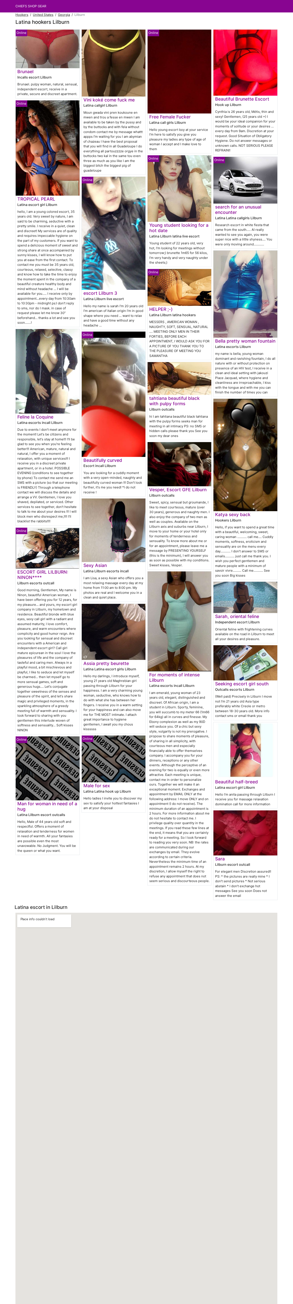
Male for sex (96, 785)
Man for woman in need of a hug (47, 806)
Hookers (21, 15)
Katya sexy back (233, 514)
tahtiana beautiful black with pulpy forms (174, 401)
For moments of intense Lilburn (174, 677)
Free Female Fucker (170, 116)
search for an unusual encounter (238, 209)
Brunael (25, 71)
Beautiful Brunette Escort (242, 99)
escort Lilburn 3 (100, 293)
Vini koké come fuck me (109, 100)
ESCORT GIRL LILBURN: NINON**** (42, 574)
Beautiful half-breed (236, 781)
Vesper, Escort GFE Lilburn (178, 489)
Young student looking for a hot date (178, 227)
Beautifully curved (102, 460)
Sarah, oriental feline (237, 616)
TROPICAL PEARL (36, 199)
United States (43, 15)
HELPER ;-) (161, 309)
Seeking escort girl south (242, 683)
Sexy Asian (95, 565)
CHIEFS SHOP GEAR (30, 6)
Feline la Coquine (35, 417)
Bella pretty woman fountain (245, 341)
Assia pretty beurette (106, 663)
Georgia (64, 15)
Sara (220, 858)
